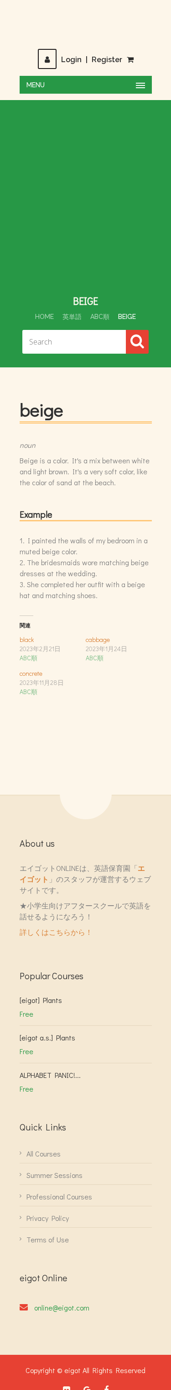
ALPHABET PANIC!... (50, 1075)
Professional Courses (59, 1196)
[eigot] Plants (41, 1000)
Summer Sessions (54, 1175)
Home (44, 316)
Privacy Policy (47, 1218)
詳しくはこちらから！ (56, 932)
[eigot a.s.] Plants (47, 1037)
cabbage (98, 639)
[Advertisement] (85, 204)
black (27, 639)
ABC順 (99, 316)
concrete (31, 673)
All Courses (43, 1153)
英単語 (72, 316)
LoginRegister (91, 59)
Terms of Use (47, 1239)
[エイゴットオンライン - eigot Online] (86, 24)
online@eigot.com (61, 1307)
